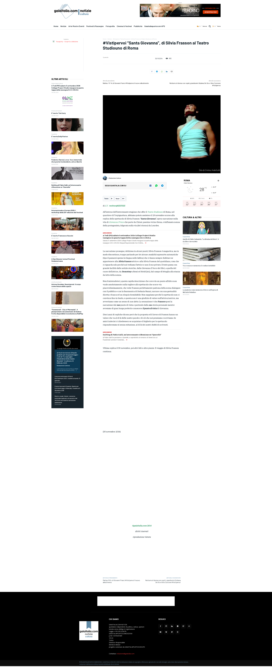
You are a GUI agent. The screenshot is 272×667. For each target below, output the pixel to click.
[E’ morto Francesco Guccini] (67, 247)
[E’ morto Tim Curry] (67, 124)
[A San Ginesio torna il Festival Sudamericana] (67, 272)
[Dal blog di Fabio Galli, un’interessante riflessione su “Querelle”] (67, 198)
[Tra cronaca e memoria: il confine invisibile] (202, 254)
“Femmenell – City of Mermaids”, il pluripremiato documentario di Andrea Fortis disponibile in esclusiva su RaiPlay (67, 312)
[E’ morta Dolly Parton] (67, 148)
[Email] (171, 71)
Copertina (54, 134)
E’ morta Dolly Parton (59, 136)
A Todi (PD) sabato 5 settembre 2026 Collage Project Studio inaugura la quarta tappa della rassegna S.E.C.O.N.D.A (67, 88)
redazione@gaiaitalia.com (125, 654)
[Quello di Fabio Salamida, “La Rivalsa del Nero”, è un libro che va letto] (202, 227)
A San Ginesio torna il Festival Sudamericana (63, 260)
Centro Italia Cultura (57, 83)
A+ (123, 198)
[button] (209, 26)
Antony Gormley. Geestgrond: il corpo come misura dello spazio (66, 285)
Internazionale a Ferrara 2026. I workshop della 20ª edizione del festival (67, 211)
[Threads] (178, 632)
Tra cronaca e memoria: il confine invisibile (199, 265)
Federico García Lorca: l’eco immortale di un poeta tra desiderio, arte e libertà (66, 161)
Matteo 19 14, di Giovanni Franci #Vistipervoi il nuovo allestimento (126, 83)
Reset (117, 198)
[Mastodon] (172, 632)
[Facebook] (152, 71)
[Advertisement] (136, 601)
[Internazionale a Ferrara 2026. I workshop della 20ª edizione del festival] (67, 224)
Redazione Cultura (63, 365)
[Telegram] (157, 71)
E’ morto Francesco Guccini (62, 236)
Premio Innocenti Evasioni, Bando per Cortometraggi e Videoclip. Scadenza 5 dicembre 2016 (67, 388)
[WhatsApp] (162, 71)
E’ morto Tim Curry (58, 113)
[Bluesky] (166, 632)
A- (112, 198)
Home (104, 39)
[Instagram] (166, 626)
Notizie (110, 39)
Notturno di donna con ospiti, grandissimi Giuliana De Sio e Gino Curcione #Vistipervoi (163, 581)
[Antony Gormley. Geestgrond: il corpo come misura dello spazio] (67, 298)
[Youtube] (160, 632)
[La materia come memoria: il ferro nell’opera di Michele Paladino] (202, 278)
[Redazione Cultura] (105, 178)
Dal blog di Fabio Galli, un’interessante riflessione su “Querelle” (66, 186)
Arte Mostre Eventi (56, 282)
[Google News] (150, 185)
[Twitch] (183, 626)
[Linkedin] (166, 71)
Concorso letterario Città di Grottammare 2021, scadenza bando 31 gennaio (67, 378)
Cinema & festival (56, 110)
